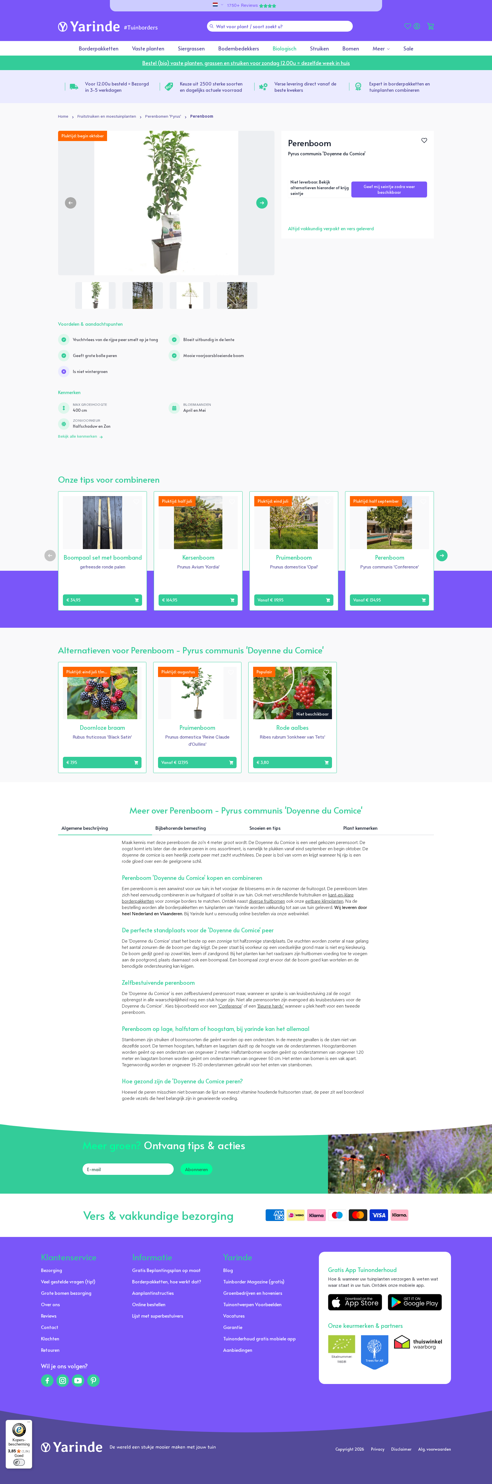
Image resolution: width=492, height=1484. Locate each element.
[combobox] (280, 26)
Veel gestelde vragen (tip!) (68, 1281)
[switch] (19, 1462)
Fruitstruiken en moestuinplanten (106, 117)
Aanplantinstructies (153, 1293)
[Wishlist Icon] (424, 140)
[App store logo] (355, 1302)
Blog (228, 1270)
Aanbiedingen (237, 1350)
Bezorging (51, 1270)
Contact (49, 1327)
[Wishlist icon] (136, 502)
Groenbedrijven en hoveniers (252, 1293)
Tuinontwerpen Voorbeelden (252, 1304)
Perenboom (201, 117)
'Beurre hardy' (270, 1006)
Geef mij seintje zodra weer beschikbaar (389, 189)
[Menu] (28, 1423)
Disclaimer (401, 1449)
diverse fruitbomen (267, 901)
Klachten (50, 1338)
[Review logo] (374, 1352)
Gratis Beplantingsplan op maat (166, 1270)
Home (63, 117)
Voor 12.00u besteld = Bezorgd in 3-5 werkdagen (117, 86)
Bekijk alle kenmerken (77, 437)
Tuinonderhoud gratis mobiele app (259, 1338)
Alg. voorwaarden (434, 1449)
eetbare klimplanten (324, 901)
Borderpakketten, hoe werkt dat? (166, 1281)
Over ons (50, 1304)
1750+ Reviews (242, 5)
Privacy (377, 1449)
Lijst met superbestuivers (157, 1315)
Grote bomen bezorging (66, 1293)
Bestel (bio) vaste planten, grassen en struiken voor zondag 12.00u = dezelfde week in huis (246, 62)
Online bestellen (148, 1304)
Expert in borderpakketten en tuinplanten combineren (399, 86)
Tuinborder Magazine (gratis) (253, 1281)
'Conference (230, 1006)
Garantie (232, 1327)
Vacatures (234, 1315)
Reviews (48, 1315)
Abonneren (196, 1169)
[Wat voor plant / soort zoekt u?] (212, 26)
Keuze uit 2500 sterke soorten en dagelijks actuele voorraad (211, 86)
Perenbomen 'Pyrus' (163, 117)
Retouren (50, 1350)
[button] (430, 26)
